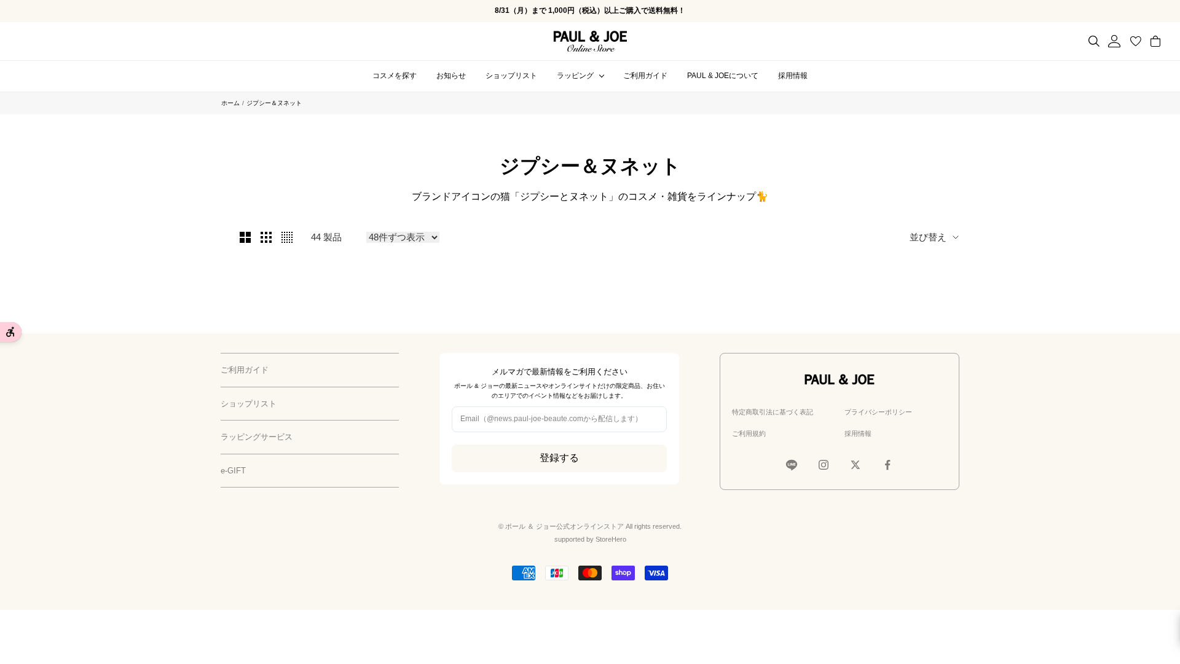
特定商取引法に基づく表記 (772, 412)
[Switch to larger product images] (245, 237)
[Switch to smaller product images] (266, 237)
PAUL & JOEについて (722, 75)
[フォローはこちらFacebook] (887, 465)
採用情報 (793, 75)
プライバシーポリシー (878, 412)
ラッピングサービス (257, 436)
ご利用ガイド (645, 75)
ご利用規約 (749, 433)
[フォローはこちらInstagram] (823, 465)
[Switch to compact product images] (287, 237)
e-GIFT (233, 470)
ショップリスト (511, 75)
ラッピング (575, 75)
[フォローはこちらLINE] (791, 465)
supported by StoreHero (590, 539)
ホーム (230, 103)
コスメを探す (394, 75)
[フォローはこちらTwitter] (855, 465)
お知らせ (451, 75)
